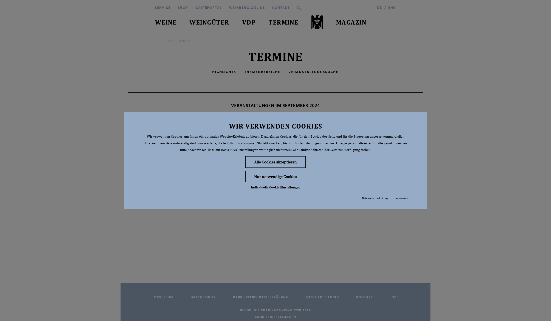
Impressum (401, 198)
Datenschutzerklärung (375, 198)
